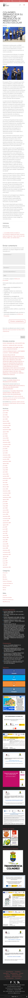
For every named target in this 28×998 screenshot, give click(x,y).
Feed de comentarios (8, 599)
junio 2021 (5, 480)
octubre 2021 (6, 476)
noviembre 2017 (6, 552)
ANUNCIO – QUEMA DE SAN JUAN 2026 (12, 345)
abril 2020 (5, 508)
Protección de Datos (17, 976)
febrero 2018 (6, 546)
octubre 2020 (6, 495)
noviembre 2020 (7, 493)
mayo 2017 (5, 562)
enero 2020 (5, 514)
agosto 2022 (6, 463)
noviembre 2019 (6, 518)
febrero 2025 (6, 421)
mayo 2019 (5, 531)
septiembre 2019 (7, 522)
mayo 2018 (5, 539)
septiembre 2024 (7, 429)
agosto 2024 (6, 431)
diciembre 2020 (6, 491)
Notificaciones (6, 585)
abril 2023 (5, 452)
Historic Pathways (7, 581)
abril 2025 (5, 419)
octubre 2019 (6, 520)
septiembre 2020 (7, 497)
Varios (4, 589)
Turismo (21, 973)
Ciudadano (17, 971)
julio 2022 (5, 465)
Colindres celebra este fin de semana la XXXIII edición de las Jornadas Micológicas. (14, 403)
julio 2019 (5, 527)
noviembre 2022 (7, 457)
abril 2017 (5, 565)
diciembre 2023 (6, 442)
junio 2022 (5, 467)
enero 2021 (5, 488)
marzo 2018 (5, 543)
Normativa (6, 973)
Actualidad (7, 976)
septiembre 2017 (7, 554)
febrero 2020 (6, 512)
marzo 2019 (5, 535)
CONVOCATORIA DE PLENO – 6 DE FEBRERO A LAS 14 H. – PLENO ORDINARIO (14, 621)
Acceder (5, 595)
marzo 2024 (5, 438)
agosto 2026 (6, 410)
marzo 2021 (5, 484)
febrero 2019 (6, 537)
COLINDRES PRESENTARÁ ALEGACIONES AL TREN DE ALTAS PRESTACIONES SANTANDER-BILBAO (14, 387)
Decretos (5, 579)
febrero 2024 (6, 440)
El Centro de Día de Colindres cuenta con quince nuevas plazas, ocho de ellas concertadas (14, 398)
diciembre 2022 (6, 455)
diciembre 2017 (6, 550)
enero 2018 (5, 548)
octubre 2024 (6, 427)
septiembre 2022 (7, 461)
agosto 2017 (5, 556)
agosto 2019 (5, 524)
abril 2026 (5, 414)
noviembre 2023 (7, 444)
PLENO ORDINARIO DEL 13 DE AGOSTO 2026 (14, 343)
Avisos (4, 574)
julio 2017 (5, 558)
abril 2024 (5, 436)
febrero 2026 (6, 416)
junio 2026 (5, 412)
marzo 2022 (5, 474)
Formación (18, 978)
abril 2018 (5, 541)
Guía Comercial (9, 978)
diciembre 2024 (6, 423)
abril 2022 (5, 472)
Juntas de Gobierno (8, 583)
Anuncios (5, 572)
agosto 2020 (6, 499)
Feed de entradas (7, 597)
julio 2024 (5, 433)
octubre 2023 (6, 446)
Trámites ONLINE (16, 974)
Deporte (8, 974)
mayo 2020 (5, 505)
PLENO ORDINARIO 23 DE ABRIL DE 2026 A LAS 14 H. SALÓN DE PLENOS (14, 618)
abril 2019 (5, 533)
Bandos (5, 577)
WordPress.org (6, 601)
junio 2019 (5, 529)
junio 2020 (5, 503)
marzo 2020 (5, 510)
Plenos (4, 587)
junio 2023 (5, 450)
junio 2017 (5, 560)
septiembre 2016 (7, 567)
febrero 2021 (6, 486)
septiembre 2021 (7, 478)
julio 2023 (5, 448)
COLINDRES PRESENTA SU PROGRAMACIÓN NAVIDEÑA (12, 646)
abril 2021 (5, 482)
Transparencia (13, 973)
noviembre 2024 (7, 425)
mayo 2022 (5, 469)
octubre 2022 (6, 459)
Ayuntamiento (9, 971)
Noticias (5, 25)
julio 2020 (5, 501)
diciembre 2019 (6, 516)
